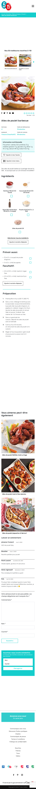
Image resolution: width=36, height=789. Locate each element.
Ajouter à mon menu (12, 161)
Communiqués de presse (18, 736)
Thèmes (18, 751)
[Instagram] (22, 775)
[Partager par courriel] (13, 113)
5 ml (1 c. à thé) (26, 210)
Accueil (3, 14)
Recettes (8, 14)
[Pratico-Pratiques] (3, 766)
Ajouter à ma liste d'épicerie (18, 242)
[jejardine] (33, 766)
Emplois (18, 734)
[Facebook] (13, 775)
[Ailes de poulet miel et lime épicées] (18, 475)
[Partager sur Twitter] (4, 113)
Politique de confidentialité (18, 742)
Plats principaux (16, 14)
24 (18, 228)
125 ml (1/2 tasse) (9, 191)
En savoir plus (18, 717)
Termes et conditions (18, 739)
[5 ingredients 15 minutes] (4, 6)
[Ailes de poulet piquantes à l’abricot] (18, 514)
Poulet (23, 14)
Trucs (18, 753)
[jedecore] (27, 766)
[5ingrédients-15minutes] (9, 766)
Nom (3, 624)
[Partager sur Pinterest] (7, 113)
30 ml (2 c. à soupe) (10, 210)
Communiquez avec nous (18, 729)
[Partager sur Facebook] (1, 113)
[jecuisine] (22, 766)
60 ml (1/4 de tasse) (26, 191)
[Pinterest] (17, 775)
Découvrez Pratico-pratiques (18, 731)
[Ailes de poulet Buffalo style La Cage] (18, 436)
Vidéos (18, 756)
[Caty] (16, 766)
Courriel (4, 632)
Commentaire (6, 600)
